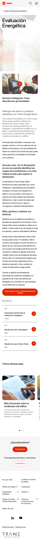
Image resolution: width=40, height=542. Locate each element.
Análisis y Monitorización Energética (15, 11)
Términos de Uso (20, 527)
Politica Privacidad (8, 527)
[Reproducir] (20, 84)
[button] (19, 430)
